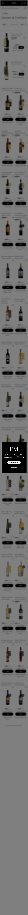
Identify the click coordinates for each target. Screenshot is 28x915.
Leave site (14, 467)
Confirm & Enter (14, 462)
